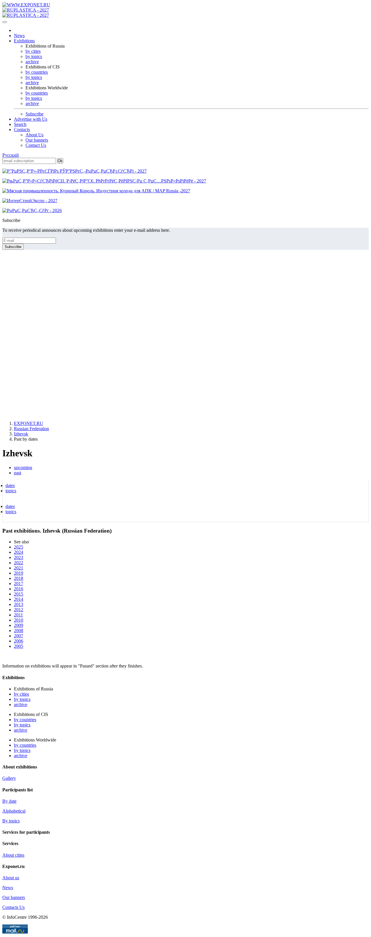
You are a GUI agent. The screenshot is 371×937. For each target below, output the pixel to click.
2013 (18, 604)
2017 (18, 583)
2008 (18, 630)
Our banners (37, 140)
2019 (18, 573)
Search (20, 124)
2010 (18, 620)
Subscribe (34, 113)
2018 (18, 578)
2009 (18, 625)
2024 (18, 552)
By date (9, 801)
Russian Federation (31, 428)
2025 (18, 547)
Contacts (22, 129)
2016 (18, 588)
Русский (10, 155)
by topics (34, 56)
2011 (18, 614)
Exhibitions (24, 40)
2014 (18, 599)
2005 (18, 646)
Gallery (9, 778)
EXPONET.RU (28, 423)
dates (10, 485)
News (19, 35)
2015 (18, 593)
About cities (13, 855)
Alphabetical (14, 810)
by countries (37, 72)
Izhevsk (21, 433)
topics (11, 490)
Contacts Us (13, 907)
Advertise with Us (30, 119)
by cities (33, 51)
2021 (18, 567)
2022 (18, 562)
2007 (18, 635)
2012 (18, 609)
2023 (18, 557)
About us (10, 877)
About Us (34, 134)
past (17, 472)
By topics (11, 820)
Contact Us (36, 145)
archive (32, 61)
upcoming (23, 467)
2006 (18, 640)
